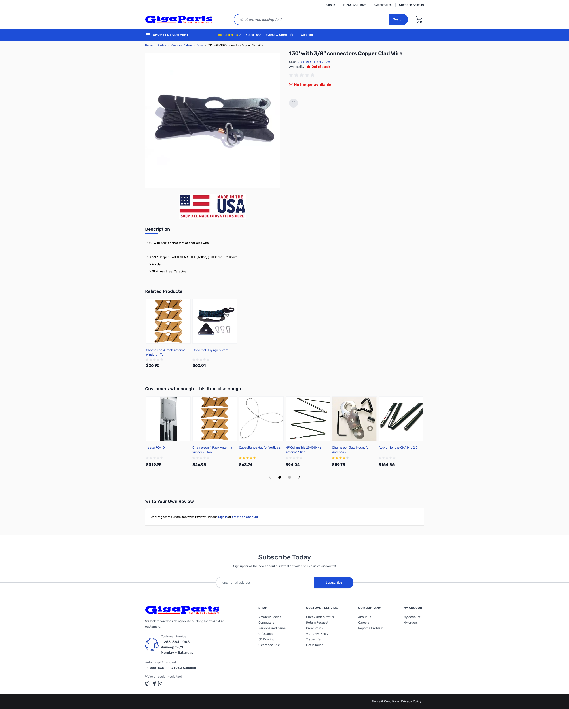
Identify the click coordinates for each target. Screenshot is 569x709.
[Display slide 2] (289, 477)
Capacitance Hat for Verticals (260, 447)
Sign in (223, 517)
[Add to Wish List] (293, 103)
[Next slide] (299, 477)
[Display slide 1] (280, 477)
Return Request (317, 623)
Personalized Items (272, 628)
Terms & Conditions (386, 701)
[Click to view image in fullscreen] (212, 120)
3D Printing (266, 639)
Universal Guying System (210, 350)
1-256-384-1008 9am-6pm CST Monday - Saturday (177, 647)
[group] (302, 75)
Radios (162, 45)
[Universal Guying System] (214, 321)
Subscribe (333, 582)
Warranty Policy (317, 634)
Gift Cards (265, 634)
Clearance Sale (269, 645)
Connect (307, 35)
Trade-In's (313, 639)
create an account (245, 517)
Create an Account (411, 4)
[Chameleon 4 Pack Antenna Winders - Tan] (168, 321)
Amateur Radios (269, 617)
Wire (200, 45)
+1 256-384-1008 (354, 4)
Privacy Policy (411, 701)
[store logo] (178, 19)
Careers (363, 623)
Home (149, 45)
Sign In (330, 4)
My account (412, 617)
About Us (364, 617)
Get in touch (315, 645)
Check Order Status (320, 617)
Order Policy (314, 628)
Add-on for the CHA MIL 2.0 (398, 447)
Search (398, 19)
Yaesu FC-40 (155, 447)
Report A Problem (370, 628)
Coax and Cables (181, 45)
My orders (411, 623)
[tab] (157, 230)
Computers (266, 623)
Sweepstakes (383, 4)
